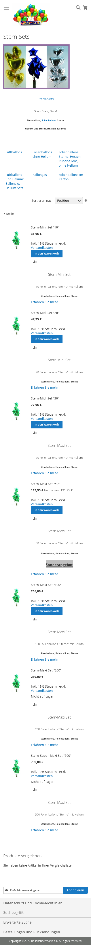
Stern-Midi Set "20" (45, 313)
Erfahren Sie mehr (44, 302)
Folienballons (49, 120)
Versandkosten (42, 247)
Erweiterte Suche (17, 922)
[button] (35, 261)
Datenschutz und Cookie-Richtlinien (33, 903)
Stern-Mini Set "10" (45, 227)
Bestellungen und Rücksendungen (31, 932)
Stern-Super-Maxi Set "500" (51, 755)
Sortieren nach (42, 200)
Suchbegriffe (13, 912)
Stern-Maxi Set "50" (45, 484)
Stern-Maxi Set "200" (46, 670)
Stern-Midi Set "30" (45, 398)
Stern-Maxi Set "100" (46, 585)
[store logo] (31, 14)
